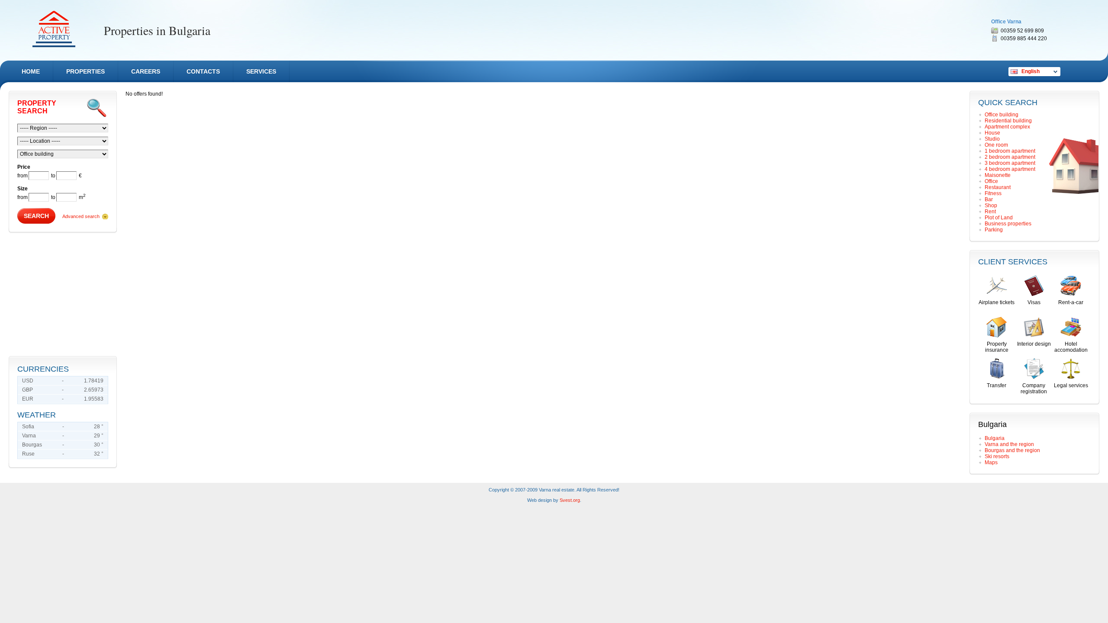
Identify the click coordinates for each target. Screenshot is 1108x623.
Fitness (993, 193)
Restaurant (998, 187)
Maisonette (998, 175)
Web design (539, 500)
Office (991, 181)
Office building (1001, 115)
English (1030, 71)
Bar (989, 199)
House (992, 133)
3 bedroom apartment (1010, 163)
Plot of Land (999, 218)
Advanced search (81, 216)
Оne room (996, 145)
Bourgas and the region (1012, 450)
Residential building (1008, 121)
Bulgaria (995, 438)
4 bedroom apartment (1010, 169)
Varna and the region (1009, 444)
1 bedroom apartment (1010, 151)
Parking (994, 230)
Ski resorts (997, 456)
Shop (991, 205)
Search (36, 215)
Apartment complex (1007, 127)
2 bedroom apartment (1010, 157)
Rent (990, 212)
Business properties (1008, 224)
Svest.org (570, 500)
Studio (992, 139)
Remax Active (53, 29)
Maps (991, 462)
